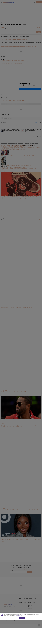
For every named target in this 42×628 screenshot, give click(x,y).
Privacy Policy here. (19, 615)
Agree (22, 617)
